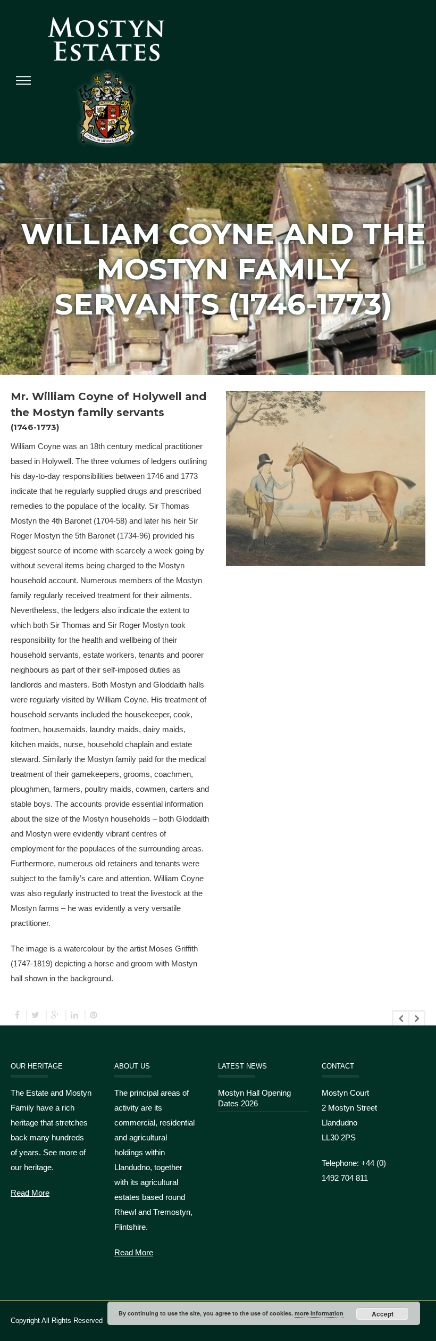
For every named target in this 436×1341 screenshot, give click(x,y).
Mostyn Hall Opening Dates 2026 (254, 1098)
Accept (382, 1314)
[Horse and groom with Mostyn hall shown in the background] (326, 449)
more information (319, 1313)
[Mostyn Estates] (106, 81)
